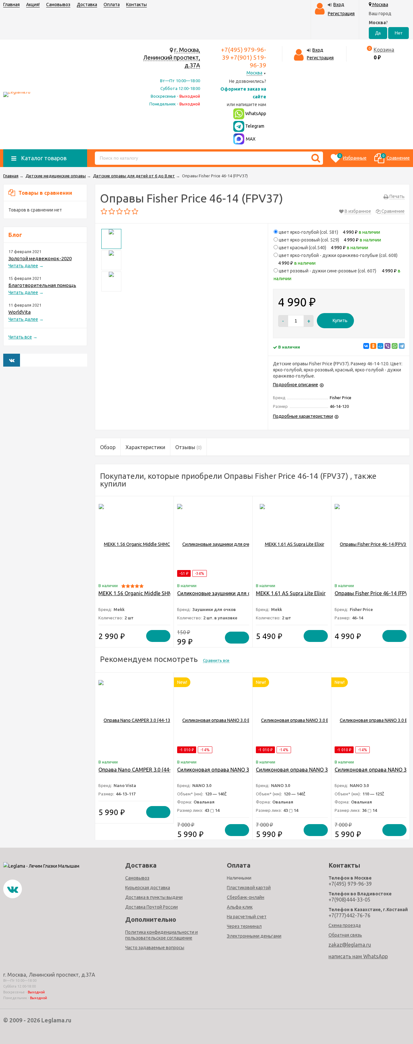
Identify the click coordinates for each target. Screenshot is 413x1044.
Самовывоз (58, 4)
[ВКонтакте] (366, 346)
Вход (338, 4)
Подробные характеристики (303, 416)
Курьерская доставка (147, 887)
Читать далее (23, 265)
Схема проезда (344, 925)
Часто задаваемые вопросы (154, 947)
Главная (11, 4)
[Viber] (387, 346)
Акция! (33, 4)
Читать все (20, 337)
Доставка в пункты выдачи (154, 897)
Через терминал (244, 926)
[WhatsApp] (395, 346)
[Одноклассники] (373, 346)
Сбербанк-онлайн (245, 897)
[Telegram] (402, 346)
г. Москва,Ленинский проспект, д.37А (171, 57)
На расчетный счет (247, 916)
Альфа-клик (240, 907)
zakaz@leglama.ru (349, 945)
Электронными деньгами (254, 936)
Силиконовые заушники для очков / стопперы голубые (245, 593)
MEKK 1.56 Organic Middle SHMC (137, 593)
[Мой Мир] (380, 346)
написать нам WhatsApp (358, 956)
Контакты (136, 4)
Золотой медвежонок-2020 (40, 258)
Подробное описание (295, 384)
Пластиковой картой (249, 887)
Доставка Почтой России (151, 907)
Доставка (87, 4)
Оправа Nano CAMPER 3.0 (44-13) (138, 770)
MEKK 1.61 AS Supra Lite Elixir (291, 593)
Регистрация (341, 13)
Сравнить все (216, 660)
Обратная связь (345, 935)
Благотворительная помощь (42, 285)
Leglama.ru (56, 1020)
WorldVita (19, 312)
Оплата (112, 4)
